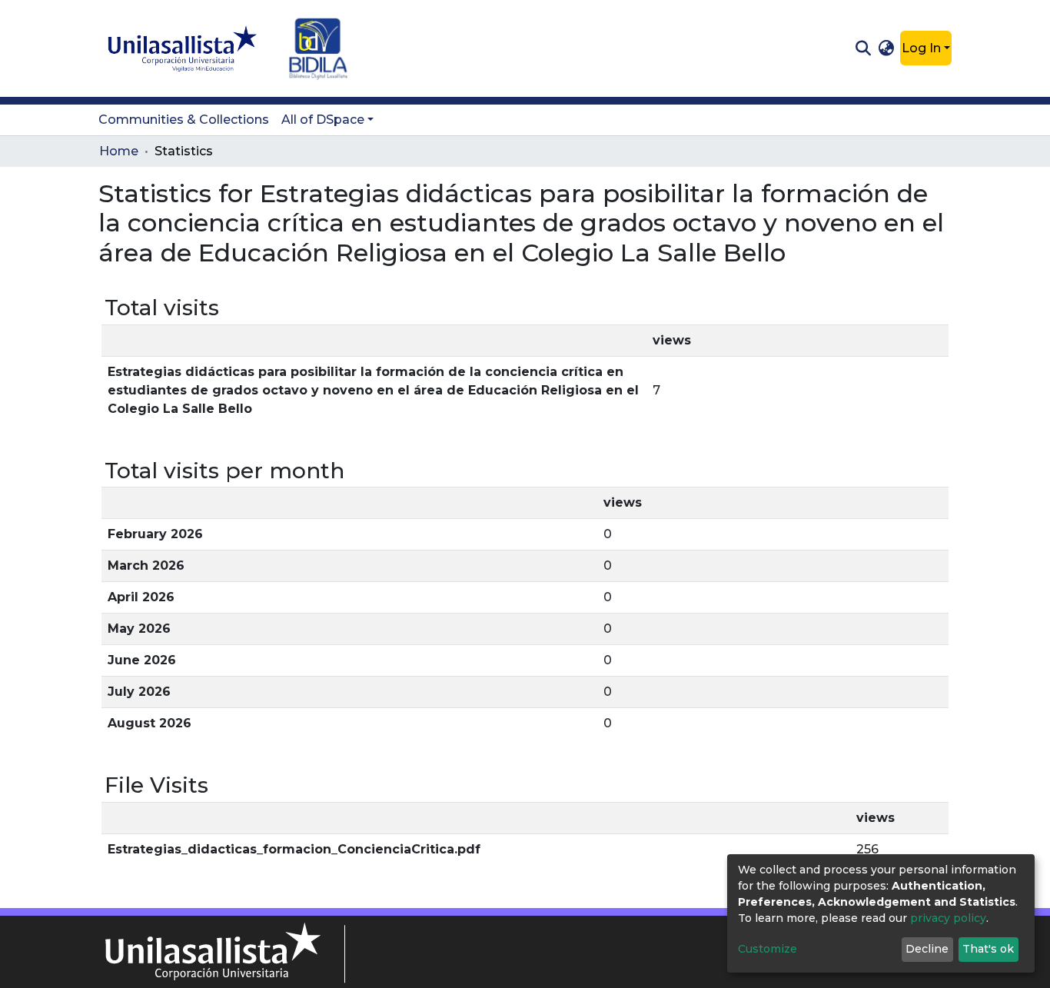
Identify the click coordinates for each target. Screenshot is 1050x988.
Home (118, 151)
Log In (921, 48)
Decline (927, 949)
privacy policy (948, 918)
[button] (886, 48)
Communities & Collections (183, 119)
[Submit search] (862, 48)
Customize (767, 949)
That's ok (988, 949)
